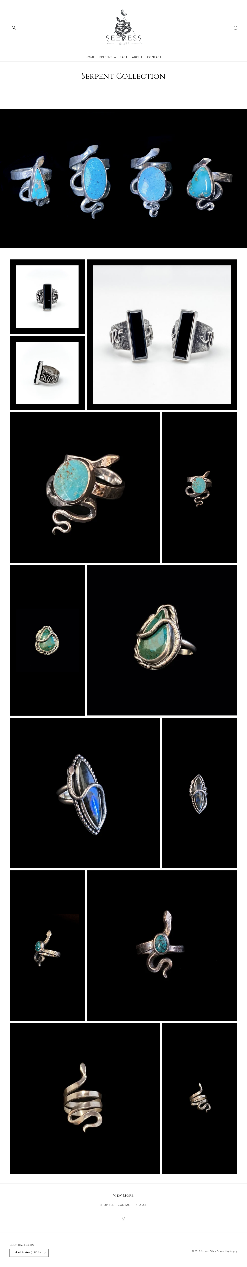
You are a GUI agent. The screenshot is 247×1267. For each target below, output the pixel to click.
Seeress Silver (208, 1251)
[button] (14, 27)
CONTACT (125, 1205)
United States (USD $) (27, 1252)
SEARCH (142, 1205)
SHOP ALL (107, 1205)
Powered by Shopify (227, 1251)
